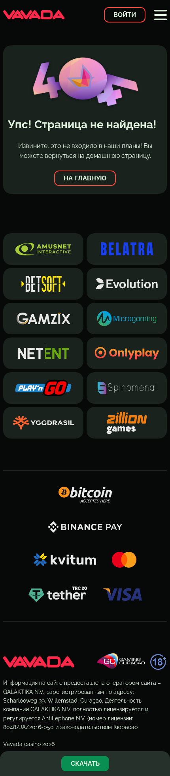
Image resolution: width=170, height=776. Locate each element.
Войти (124, 15)
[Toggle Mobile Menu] (160, 15)
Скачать (85, 763)
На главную (85, 178)
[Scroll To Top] (159, 738)
